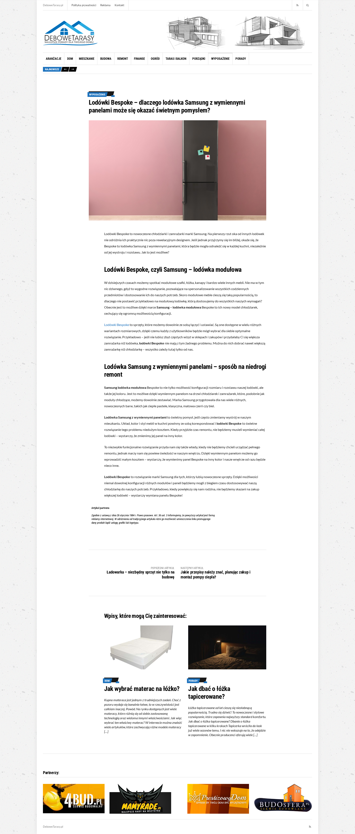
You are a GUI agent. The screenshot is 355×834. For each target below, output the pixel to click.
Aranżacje (53, 59)
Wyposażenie (220, 59)
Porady (240, 59)
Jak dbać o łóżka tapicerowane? (209, 692)
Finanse (139, 59)
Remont (122, 59)
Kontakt (119, 5)
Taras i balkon (176, 59)
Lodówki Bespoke (116, 325)
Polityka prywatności (83, 5)
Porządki (198, 59)
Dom (70, 59)
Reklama (105, 5)
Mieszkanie (86, 59)
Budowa (105, 59)
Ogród (155, 59)
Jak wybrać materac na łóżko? (142, 689)
